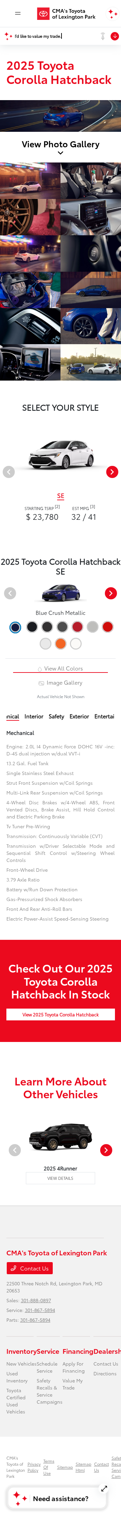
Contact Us (34, 1268)
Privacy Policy (34, 1467)
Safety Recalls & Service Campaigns (50, 1391)
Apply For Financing (74, 1367)
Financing (78, 1350)
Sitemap (65, 1467)
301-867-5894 (40, 1310)
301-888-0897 (36, 1300)
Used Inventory (17, 1377)
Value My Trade (73, 1384)
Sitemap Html (83, 1467)
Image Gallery (63, 682)
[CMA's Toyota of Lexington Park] (70, 13)
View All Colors (63, 668)
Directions (105, 1373)
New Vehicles (21, 1363)
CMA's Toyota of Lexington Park (15, 1467)
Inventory (21, 1350)
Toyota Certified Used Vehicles (16, 1401)
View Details (60, 1178)
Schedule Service (47, 1367)
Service (48, 1350)
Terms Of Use (48, 1467)
